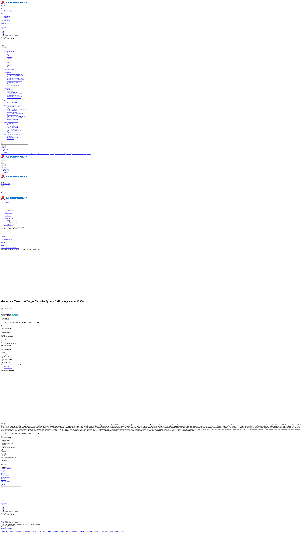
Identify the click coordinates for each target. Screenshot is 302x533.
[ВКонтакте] (2, 315)
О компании (7, 16)
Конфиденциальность (6, 528)
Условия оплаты (5, 475)
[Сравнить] (2, 312)
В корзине (9, 355)
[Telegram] (17, 315)
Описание (6, 366)
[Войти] (1, 188)
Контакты (3, 478)
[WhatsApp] (13, 315)
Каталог (3, 470)
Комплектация (8, 368)
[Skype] (15, 315)
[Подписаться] (2, 487)
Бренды (3, 473)
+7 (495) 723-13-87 (5, 27)
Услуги (2, 474)
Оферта (3, 484)
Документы (7, 20)
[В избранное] (2, 310)
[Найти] (4, 146)
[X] (8, 315)
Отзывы (6, 19)
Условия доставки (5, 477)
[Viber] (10, 315)
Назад (9, 220)
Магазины (3, 480)
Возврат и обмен (5, 481)
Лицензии (6, 17)
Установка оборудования (10, 11)
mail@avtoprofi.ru (5, 33)
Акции (2, 471)
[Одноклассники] (4, 315)
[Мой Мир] (6, 315)
